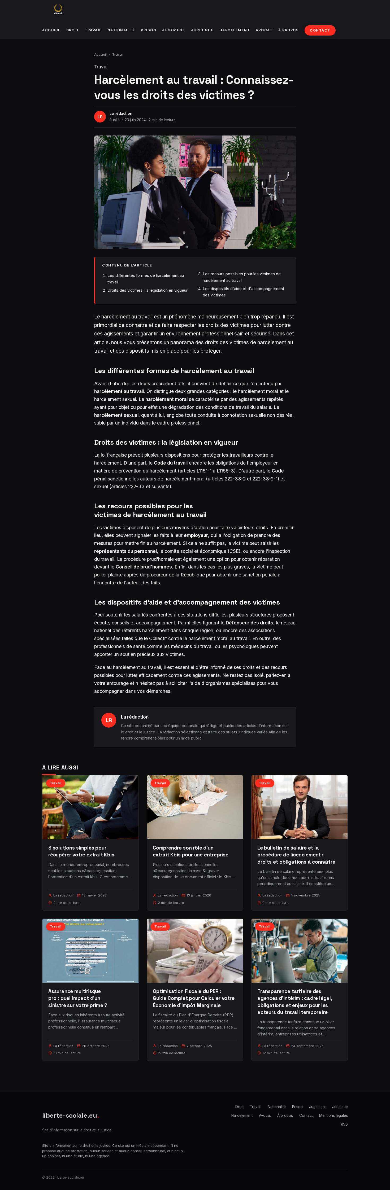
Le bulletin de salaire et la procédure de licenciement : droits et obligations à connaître (296, 855)
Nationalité (121, 30)
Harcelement (234, 30)
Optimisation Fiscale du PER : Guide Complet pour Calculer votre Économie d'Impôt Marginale (194, 998)
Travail (93, 30)
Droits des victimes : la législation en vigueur (147, 290)
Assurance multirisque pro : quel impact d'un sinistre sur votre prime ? (77, 998)
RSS (344, 1124)
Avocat (264, 30)
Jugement (173, 30)
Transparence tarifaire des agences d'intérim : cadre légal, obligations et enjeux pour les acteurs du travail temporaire (294, 1002)
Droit (72, 30)
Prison (148, 30)
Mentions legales (333, 1115)
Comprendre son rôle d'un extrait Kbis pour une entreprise (190, 851)
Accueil (51, 30)
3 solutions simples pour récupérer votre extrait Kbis (81, 851)
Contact (320, 30)
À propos (288, 30)
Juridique (202, 30)
